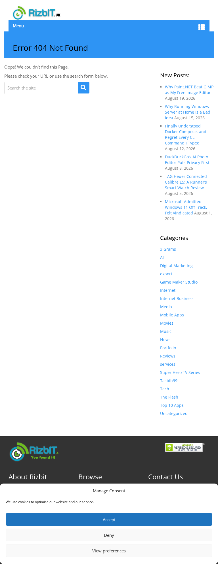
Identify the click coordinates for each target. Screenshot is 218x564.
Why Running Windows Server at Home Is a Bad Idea (187, 112)
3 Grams (168, 249)
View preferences (109, 551)
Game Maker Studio (179, 282)
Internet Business (177, 298)
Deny (109, 535)
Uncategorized (174, 413)
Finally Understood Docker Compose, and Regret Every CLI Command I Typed (185, 134)
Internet (167, 290)
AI (162, 257)
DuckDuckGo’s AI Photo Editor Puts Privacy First (187, 159)
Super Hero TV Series (180, 372)
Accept (109, 519)
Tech (164, 388)
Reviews (167, 356)
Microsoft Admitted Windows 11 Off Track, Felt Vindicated (186, 207)
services (167, 364)
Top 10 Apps (172, 405)
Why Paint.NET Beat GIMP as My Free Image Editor (189, 89)
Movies (166, 323)
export (166, 273)
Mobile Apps (172, 315)
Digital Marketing (176, 265)
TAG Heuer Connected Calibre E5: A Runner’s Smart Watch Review (186, 182)
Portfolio (168, 347)
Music (165, 331)
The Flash (169, 397)
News (165, 339)
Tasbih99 (168, 380)
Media (166, 306)
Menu (18, 25)
